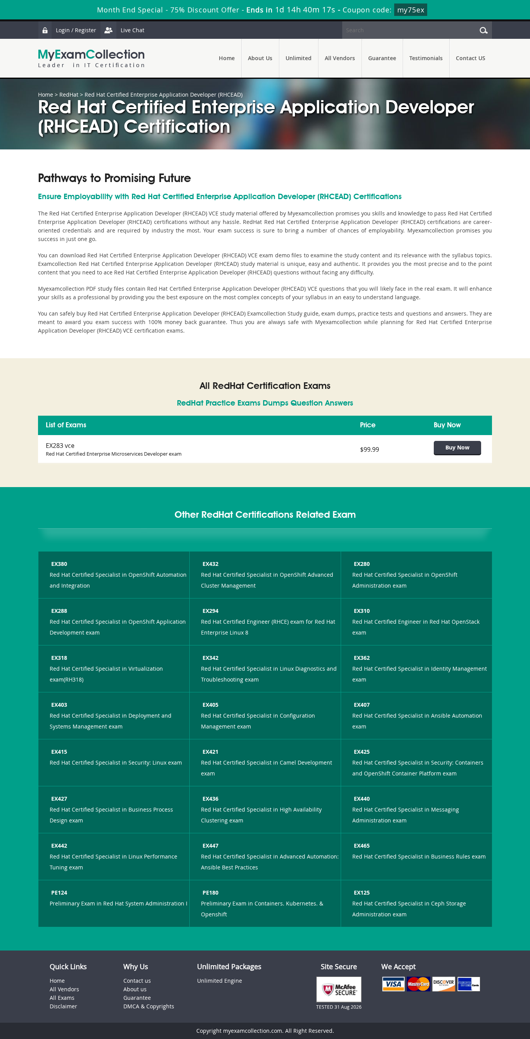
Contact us (137, 980)
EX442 (59, 845)
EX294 (210, 610)
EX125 (362, 892)
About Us (260, 58)
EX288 (59, 610)
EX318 (59, 657)
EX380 (59, 563)
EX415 (59, 751)
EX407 (362, 704)
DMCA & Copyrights (148, 1006)
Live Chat (132, 30)
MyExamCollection (91, 58)
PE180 (210, 892)
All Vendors (340, 58)
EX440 (362, 798)
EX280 (362, 563)
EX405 (210, 704)
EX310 (362, 610)
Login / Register (76, 30)
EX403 (59, 704)
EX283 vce (60, 445)
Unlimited (299, 58)
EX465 (362, 845)
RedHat (68, 94)
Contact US (470, 58)
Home (227, 58)
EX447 (210, 845)
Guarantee (382, 58)
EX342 (210, 657)
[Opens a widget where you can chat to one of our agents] (476, 994)
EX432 (210, 563)
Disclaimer (63, 1006)
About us (135, 989)
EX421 (210, 751)
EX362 (362, 657)
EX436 (210, 798)
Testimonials (426, 58)
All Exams (62, 997)
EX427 (59, 798)
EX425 (362, 751)
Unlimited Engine (219, 980)
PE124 (59, 892)
